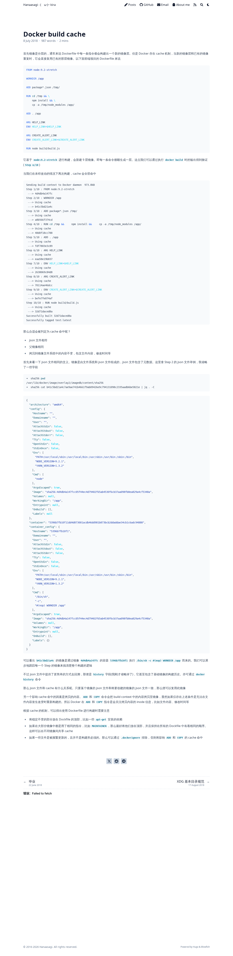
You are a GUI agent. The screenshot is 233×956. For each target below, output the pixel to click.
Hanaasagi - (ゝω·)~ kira (39, 5)
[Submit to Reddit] (116, 761)
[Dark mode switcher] (208, 4)
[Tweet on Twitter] (109, 761)
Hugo (195, 946)
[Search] (201, 4)
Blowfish (205, 946)
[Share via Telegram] (124, 761)
